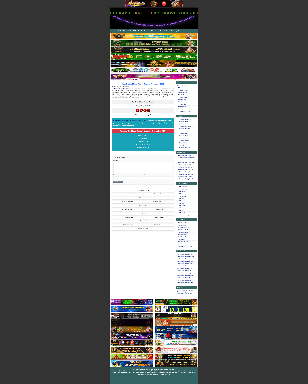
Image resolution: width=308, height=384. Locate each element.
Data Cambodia (183, 193)
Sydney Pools (142, 372)
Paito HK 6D (163, 31)
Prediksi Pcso (182, 99)
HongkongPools (160, 372)
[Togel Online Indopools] (176, 350)
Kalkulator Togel (143, 228)
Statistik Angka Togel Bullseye (186, 164)
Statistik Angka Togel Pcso (185, 167)
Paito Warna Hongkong (184, 121)
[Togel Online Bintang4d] (132, 336)
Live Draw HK (121, 31)
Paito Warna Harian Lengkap (186, 282)
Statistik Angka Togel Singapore (187, 155)
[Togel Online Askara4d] (132, 329)
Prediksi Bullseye (183, 97)
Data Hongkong (183, 189)
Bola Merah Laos (183, 239)
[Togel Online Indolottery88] (176, 336)
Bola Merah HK (182, 225)
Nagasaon (184, 290)
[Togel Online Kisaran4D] (154, 56)
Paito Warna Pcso (183, 131)
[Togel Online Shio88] (176, 356)
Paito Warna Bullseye (184, 128)
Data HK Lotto (192, 372)
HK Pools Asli (166, 374)
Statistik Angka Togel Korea (186, 169)
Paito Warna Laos (183, 135)
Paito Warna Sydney (184, 124)
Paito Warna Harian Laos (185, 270)
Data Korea (182, 201)
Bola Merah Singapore (184, 222)
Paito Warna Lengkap (184, 147)
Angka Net (119, 370)
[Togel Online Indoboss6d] (176, 302)
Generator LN (128, 194)
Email (145, 175)
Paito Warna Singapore (185, 119)
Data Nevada (182, 208)
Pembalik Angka (128, 217)
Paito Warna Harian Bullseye (186, 263)
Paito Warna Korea (183, 133)
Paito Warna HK (127, 370)
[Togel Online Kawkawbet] (132, 316)
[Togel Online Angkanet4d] (176, 343)
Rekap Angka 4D (128, 209)
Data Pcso (181, 198)
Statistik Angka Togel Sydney (186, 160)
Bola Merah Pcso (183, 234)
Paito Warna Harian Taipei (185, 273)
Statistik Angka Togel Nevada (186, 176)
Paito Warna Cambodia (185, 126)
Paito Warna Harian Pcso (185, 266)
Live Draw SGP (132, 31)
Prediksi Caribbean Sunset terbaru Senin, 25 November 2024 (129, 120)
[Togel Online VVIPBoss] (154, 36)
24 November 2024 (117, 86)
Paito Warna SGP (158, 370)
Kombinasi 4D (128, 225)
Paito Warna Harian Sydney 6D (186, 280)
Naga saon (191, 290)
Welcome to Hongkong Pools (184, 292)
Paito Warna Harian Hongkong (186, 256)
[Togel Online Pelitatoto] (154, 70)
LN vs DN (144, 221)
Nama (114, 175)
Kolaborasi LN (159, 225)
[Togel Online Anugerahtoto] (176, 329)
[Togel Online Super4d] (154, 49)
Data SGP (169, 370)
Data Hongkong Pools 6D (183, 85)
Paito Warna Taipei (183, 138)
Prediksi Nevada (183, 109)
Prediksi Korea (182, 102)
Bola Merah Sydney (184, 227)
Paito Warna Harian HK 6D (185, 277)
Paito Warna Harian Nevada (186, 275)
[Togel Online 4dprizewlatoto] (132, 350)
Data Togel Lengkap (184, 215)
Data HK (165, 370)
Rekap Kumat (144, 198)
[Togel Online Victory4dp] (132, 309)
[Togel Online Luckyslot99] (176, 309)
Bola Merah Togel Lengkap (185, 246)
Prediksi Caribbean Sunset (119, 88)
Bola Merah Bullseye (184, 232)
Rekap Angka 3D (159, 201)
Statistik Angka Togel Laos (185, 171)
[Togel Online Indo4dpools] (132, 363)
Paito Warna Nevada (184, 140)
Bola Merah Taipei (183, 241)
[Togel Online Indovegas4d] (176, 363)
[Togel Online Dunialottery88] (176, 322)
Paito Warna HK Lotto (183, 372)
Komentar (126, 86)
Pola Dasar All (159, 209)
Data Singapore (183, 186)
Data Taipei (182, 205)
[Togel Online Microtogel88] (132, 302)
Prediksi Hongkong (183, 90)
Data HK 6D (182, 210)
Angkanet (136, 372)
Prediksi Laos (182, 104)
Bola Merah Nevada (184, 244)
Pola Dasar (143, 213)
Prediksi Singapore (183, 87)
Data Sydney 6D (183, 212)
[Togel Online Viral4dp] (154, 77)
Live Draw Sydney (143, 31)
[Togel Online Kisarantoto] (154, 63)
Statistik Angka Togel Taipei (186, 174)
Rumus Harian (159, 194)
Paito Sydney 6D (174, 31)
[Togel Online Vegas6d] (132, 322)
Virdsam (179, 290)
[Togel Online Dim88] (154, 43)
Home (113, 31)
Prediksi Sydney (183, 92)
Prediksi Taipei (182, 106)
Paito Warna (154, 31)
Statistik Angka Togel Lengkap (186, 179)
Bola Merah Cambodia (184, 230)
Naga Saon (140, 370)
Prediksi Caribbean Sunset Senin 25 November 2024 (143, 84)
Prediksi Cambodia (183, 95)
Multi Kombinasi (159, 217)
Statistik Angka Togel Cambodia (187, 162)
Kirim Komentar (118, 182)
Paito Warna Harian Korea (185, 268)
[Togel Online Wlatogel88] (132, 343)
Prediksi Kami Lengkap (184, 111)
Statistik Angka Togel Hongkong (187, 157)
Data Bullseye (182, 196)
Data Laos (181, 203)
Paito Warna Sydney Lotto (170, 372)
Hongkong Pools (188, 293)
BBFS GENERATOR (143, 190)
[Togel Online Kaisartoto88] (132, 356)
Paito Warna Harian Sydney (186, 259)
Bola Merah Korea (183, 237)
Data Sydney (182, 191)
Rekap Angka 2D (143, 205)
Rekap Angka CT (128, 201)
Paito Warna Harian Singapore (186, 254)
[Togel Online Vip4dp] (176, 316)
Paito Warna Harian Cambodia (186, 261)
